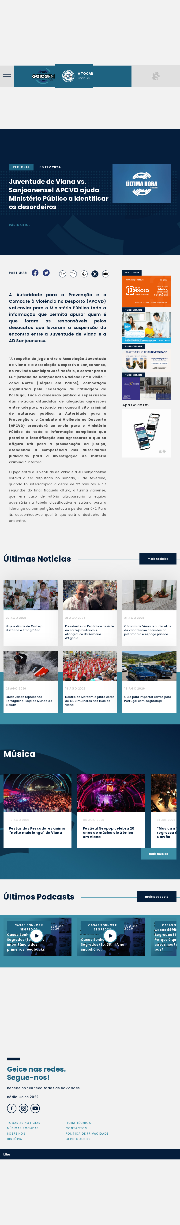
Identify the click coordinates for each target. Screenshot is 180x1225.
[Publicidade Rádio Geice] (155, 76)
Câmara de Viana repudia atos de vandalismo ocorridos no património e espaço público (147, 630)
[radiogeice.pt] (43, 76)
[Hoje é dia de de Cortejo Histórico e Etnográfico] (31, 595)
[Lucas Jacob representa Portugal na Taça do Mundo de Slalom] (31, 665)
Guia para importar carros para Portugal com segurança (147, 699)
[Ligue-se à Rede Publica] (146, 327)
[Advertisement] (90, 33)
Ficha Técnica (78, 1123)
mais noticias (158, 559)
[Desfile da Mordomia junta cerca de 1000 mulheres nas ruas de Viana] (90, 665)
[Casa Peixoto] (146, 291)
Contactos (76, 1128)
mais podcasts (156, 897)
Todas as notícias (23, 1123)
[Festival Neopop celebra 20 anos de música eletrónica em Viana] (111, 792)
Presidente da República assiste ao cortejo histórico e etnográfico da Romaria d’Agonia (89, 632)
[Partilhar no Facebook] (35, 272)
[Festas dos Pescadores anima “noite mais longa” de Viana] (37, 792)
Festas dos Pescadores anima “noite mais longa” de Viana (37, 830)
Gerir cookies (78, 1139)
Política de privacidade (87, 1134)
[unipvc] (128, 360)
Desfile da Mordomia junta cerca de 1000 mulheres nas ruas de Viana (90, 701)
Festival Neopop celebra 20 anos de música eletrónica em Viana (109, 832)
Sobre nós (16, 1134)
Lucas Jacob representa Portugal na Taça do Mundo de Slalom (29, 701)
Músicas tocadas (23, 1128)
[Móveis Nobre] (146, 388)
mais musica (158, 854)
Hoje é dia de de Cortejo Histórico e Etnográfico (24, 628)
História (14, 1139)
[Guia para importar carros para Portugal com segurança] (149, 665)
